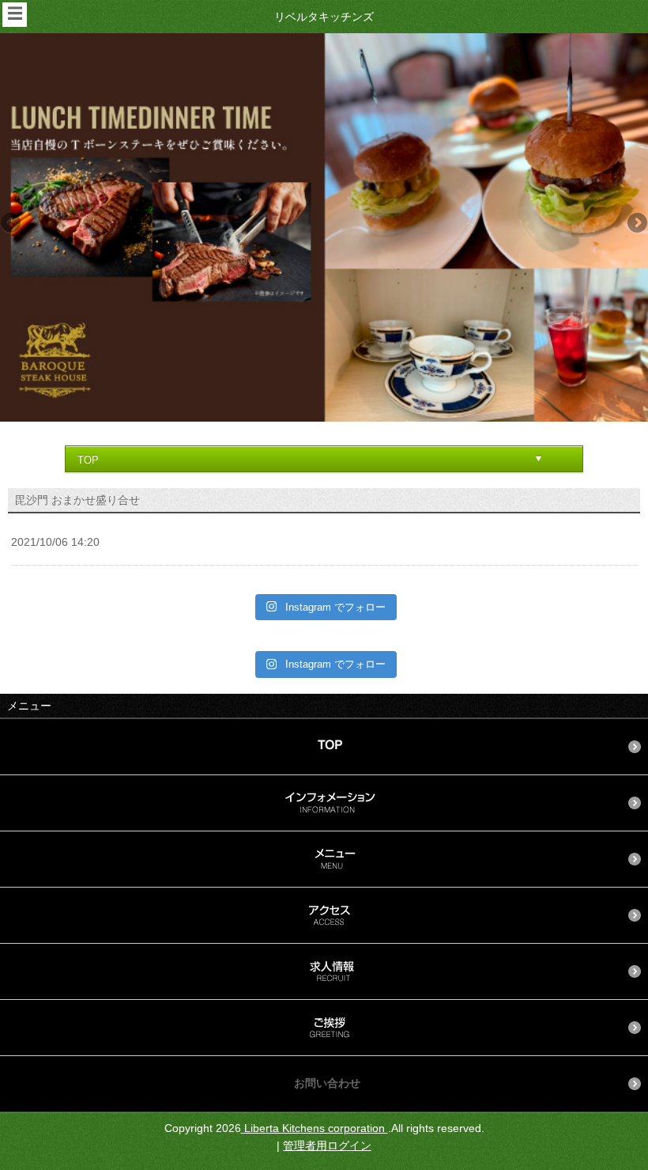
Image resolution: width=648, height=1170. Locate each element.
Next (636, 224)
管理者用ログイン (327, 1145)
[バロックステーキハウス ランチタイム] (324, 227)
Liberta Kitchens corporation (314, 1128)
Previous (12, 224)
